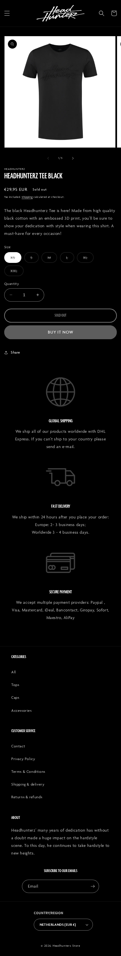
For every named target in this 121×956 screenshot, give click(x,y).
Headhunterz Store (66, 946)
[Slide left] (48, 158)
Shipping (27, 197)
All (13, 672)
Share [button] (15, 352)
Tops (15, 684)
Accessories (21, 710)
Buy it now (60, 332)
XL (88, 259)
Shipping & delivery (27, 784)
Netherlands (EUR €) (58, 924)
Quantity (11, 284)
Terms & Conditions (28, 771)
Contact (18, 746)
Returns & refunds (26, 797)
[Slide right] (73, 158)
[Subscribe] (92, 886)
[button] (7, 13)
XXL (17, 272)
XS (15, 259)
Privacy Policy (23, 758)
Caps (15, 697)
